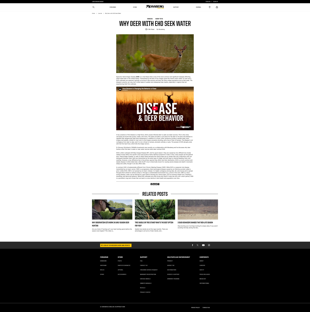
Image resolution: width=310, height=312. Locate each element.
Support (176, 7)
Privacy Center (145, 292)
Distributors (171, 270)
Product (170, 261)
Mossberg (162, 29)
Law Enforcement (98, 1)
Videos (150, 19)
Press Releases (205, 274)
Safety (202, 270)
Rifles (102, 270)
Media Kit (203, 279)
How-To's (159, 19)
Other (102, 274)
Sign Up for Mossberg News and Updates (116, 245)
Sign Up (215, 1)
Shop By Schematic (124, 265)
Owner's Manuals (145, 283)
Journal (198, 7)
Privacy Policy (195, 307)
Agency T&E (170, 265)
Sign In (208, 1)
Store (135, 7)
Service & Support (173, 274)
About (202, 261)
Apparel (120, 270)
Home (93, 13)
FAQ (141, 261)
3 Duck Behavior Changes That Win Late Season (195, 222)
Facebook (192, 245)
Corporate (204, 257)
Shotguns (103, 265)
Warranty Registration (148, 274)
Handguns (103, 261)
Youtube (203, 245)
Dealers (210, 7)
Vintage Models (145, 279)
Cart (217, 7)
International (204, 283)
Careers (202, 265)
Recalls (142, 288)
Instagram (209, 245)
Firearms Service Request (149, 270)
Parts (120, 261)
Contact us (143, 265)
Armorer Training (173, 279)
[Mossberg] (155, 7)
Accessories (122, 274)
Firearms (113, 7)
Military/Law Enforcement (178, 257)
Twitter (197, 245)
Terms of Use (206, 307)
